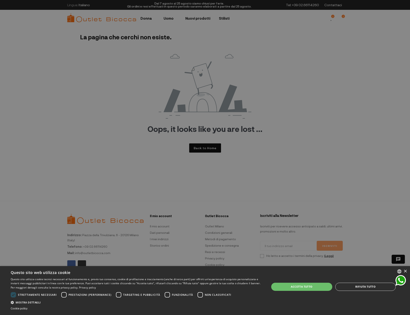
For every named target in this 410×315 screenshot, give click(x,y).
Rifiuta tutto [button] (365, 287)
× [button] (405, 271)
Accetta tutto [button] (301, 287)
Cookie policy (19, 308)
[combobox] (399, 271)
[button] (136, 302)
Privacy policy (87, 287)
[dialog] (205, 290)
